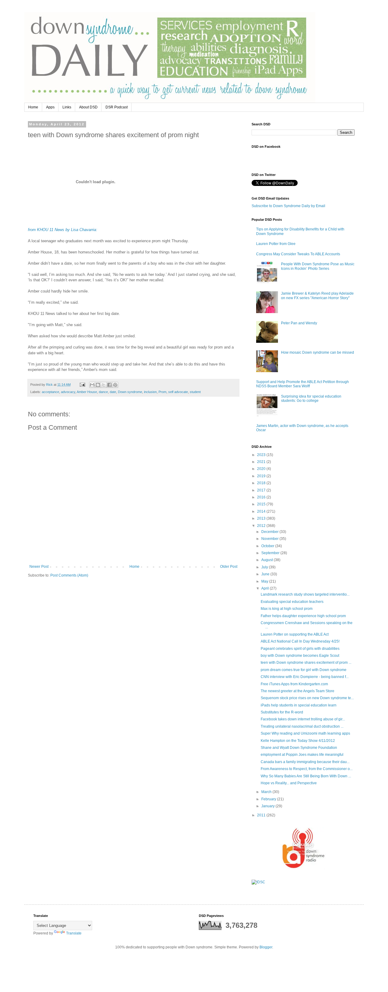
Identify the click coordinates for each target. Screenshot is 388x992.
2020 (261, 469)
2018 (261, 483)
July (265, 567)
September (270, 553)
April (265, 588)
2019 (261, 476)
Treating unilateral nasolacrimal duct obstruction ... (302, 726)
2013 (261, 518)
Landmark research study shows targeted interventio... (305, 594)
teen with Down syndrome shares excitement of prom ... (306, 662)
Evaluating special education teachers (292, 602)
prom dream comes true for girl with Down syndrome (303, 670)
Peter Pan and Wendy (299, 323)
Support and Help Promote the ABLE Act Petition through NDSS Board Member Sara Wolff (302, 384)
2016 (261, 497)
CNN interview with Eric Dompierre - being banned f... (305, 677)
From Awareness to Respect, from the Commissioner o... (307, 769)
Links (66, 107)
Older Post (228, 566)
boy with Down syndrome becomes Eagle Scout (300, 655)
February (269, 799)
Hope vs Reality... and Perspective (289, 783)
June (265, 574)
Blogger (265, 947)
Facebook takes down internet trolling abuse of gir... (303, 719)
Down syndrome (130, 392)
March (267, 792)
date (113, 392)
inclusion (150, 392)
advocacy (68, 392)
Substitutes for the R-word (282, 712)
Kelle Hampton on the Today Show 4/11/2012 (298, 741)
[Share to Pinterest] (115, 385)
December (270, 532)
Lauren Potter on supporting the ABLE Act (295, 634)
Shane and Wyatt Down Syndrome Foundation (299, 748)
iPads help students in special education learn (298, 705)
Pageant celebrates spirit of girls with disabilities (300, 648)
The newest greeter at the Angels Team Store (297, 691)
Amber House (87, 392)
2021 (261, 462)
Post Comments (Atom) (69, 575)
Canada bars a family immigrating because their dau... (305, 762)
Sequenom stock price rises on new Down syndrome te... (307, 698)
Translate (74, 933)
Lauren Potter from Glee (276, 244)
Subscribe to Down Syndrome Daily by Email (288, 206)
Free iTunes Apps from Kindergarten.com (294, 684)
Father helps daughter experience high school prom (303, 616)
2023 (261, 455)
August (267, 560)
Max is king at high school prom (287, 609)
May (265, 581)
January (268, 806)
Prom (162, 392)
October (268, 546)
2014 (261, 511)
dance (103, 392)
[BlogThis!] (98, 385)
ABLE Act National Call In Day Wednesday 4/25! (300, 641)
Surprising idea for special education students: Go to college (311, 398)
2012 (261, 526)
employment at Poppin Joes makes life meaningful (302, 754)
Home (33, 107)
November (270, 539)
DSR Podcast (116, 107)
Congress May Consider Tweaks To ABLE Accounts (298, 254)
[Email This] (92, 385)
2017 (261, 490)
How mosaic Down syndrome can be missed (317, 352)
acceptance (50, 392)
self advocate (178, 392)
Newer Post (38, 566)
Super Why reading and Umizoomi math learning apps (305, 733)
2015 (261, 504)
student (195, 392)
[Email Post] (82, 384)
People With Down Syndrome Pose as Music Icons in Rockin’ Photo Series (317, 266)
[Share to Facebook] (109, 385)
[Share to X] (104, 385)
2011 (261, 815)
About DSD (88, 107)
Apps (50, 107)
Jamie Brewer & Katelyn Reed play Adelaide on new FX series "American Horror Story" (317, 295)
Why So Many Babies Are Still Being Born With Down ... (306, 776)
